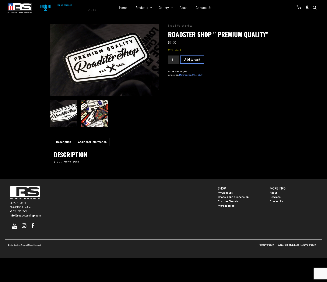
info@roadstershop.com (25, 215)
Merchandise (184, 25)
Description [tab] (63, 142)
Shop (171, 25)
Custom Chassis (228, 201)
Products (141, 7)
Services (275, 197)
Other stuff (197, 75)
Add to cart (192, 59)
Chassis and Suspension (233, 197)
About (184, 7)
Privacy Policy (266, 245)
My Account (225, 192)
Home (123, 7)
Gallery (164, 7)
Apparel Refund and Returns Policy (297, 245)
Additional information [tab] (92, 142)
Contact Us (203, 7)
